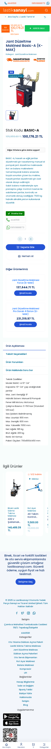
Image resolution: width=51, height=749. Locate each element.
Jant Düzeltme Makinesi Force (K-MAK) (25, 281)
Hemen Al (27, 256)
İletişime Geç (25, 581)
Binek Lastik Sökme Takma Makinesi (13, 512)
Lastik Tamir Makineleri (31, 17)
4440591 (12, 3)
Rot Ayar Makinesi (32, 509)
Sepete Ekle (27, 247)
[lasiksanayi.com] (17, 613)
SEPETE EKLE (39, 28)
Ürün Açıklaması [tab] (15, 346)
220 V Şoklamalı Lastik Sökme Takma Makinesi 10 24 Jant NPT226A (14, 521)
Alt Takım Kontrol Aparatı (33, 515)
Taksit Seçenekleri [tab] (16, 354)
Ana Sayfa (6, 747)
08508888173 (38, 3)
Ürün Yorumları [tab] (14, 362)
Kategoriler (44, 747)
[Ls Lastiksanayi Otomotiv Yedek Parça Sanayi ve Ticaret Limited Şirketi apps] (25, 723)
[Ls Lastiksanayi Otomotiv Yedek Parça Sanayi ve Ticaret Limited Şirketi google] (25, 716)
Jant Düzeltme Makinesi (26, 54)
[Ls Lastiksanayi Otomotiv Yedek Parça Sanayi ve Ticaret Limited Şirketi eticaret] (25, 736)
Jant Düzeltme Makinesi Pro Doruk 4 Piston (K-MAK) (25, 311)
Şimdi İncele (25, 293)
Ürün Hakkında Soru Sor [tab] (19, 370)
